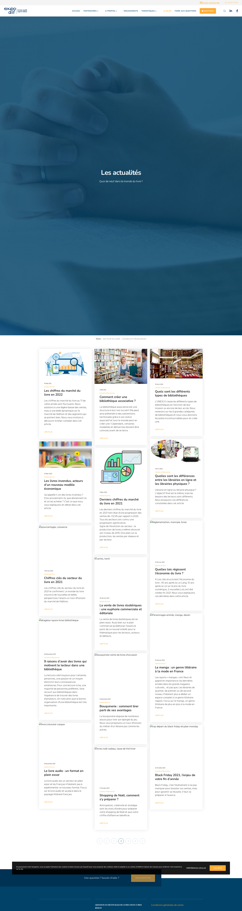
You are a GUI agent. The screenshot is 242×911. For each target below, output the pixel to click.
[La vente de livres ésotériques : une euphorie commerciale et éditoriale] (121, 574)
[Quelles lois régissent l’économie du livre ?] (176, 538)
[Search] (223, 11)
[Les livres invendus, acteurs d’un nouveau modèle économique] (65, 454)
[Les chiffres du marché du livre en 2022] (65, 363)
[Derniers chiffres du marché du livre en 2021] (121, 467)
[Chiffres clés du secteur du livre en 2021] (65, 545)
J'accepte (217, 868)
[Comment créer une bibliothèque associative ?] (121, 366)
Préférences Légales (196, 868)
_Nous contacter (211, 3)
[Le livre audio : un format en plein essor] (65, 740)
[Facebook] (235, 11)
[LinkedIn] (229, 11)
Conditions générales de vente (167, 905)
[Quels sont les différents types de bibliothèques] (176, 364)
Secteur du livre (49, 387)
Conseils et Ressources (107, 393)
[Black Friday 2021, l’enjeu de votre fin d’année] (176, 743)
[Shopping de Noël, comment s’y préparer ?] (121, 764)
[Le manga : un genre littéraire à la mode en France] (176, 633)
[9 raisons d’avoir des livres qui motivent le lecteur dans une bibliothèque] (65, 633)
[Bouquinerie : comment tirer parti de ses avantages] (121, 673)
